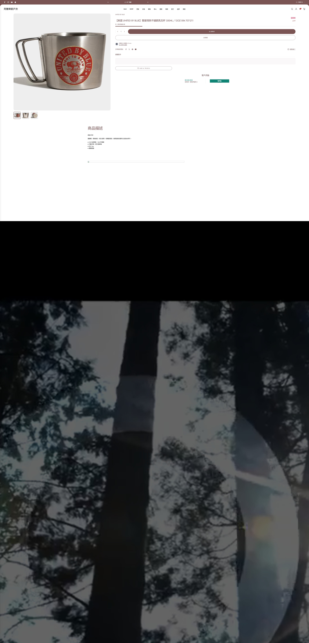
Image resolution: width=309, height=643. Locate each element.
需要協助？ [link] (292, 49)
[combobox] (300, 2)
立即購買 (205, 37)
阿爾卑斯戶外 (11, 9)
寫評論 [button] (219, 81)
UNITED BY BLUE (120, 14)
